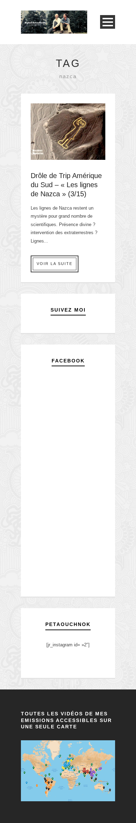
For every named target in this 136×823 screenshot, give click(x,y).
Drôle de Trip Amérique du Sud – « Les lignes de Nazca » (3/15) (66, 185)
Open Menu (107, 22)
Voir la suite (55, 263)
